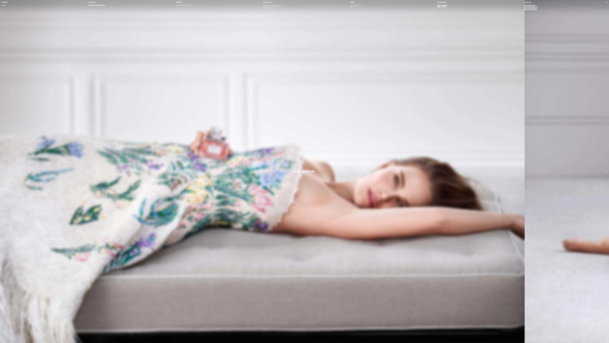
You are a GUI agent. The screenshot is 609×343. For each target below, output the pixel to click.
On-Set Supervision (272, 5)
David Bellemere (184, 5)
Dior (4, 5)
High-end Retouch (271, 6)
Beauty (353, 6)
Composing (268, 8)
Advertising (355, 5)
